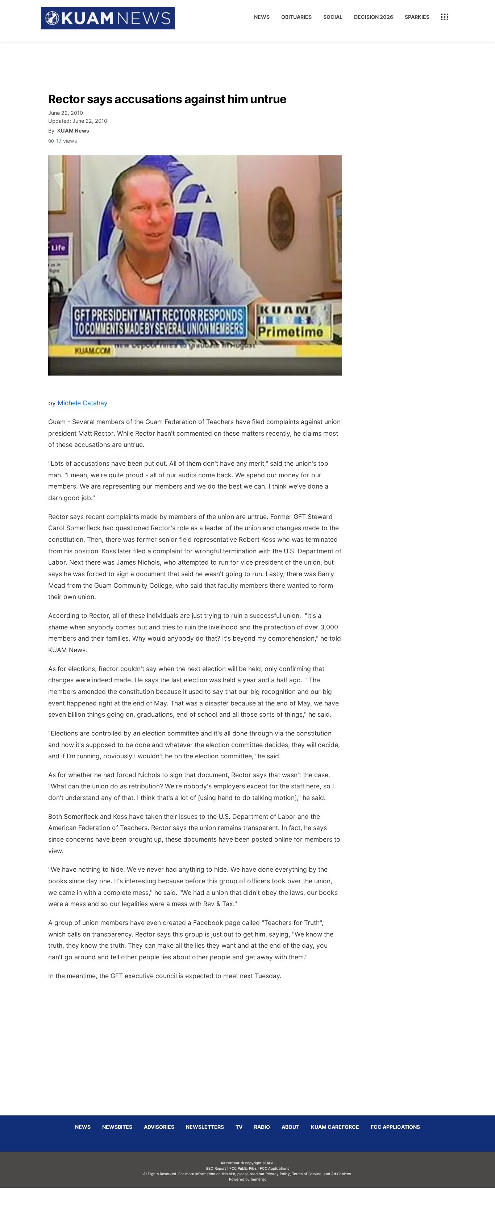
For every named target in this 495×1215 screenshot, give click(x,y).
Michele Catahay (83, 403)
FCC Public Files (243, 1168)
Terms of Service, (307, 1174)
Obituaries (296, 17)
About (290, 1127)
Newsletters (205, 1127)
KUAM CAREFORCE (335, 1127)
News (262, 17)
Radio (262, 1127)
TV (239, 1127)
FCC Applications (395, 1127)
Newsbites (117, 1127)
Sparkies (417, 17)
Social (332, 17)
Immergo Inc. (258, 1201)
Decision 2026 (373, 17)
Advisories (159, 1127)
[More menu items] (444, 17)
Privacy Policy (278, 1174)
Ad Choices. (341, 1174)
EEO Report (216, 1168)
